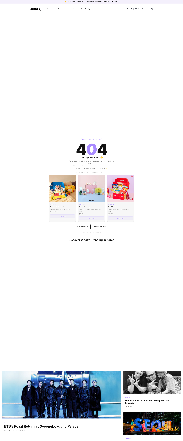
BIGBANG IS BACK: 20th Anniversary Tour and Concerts (152, 390)
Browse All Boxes (100, 226)
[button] (143, 9)
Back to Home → (82, 226)
